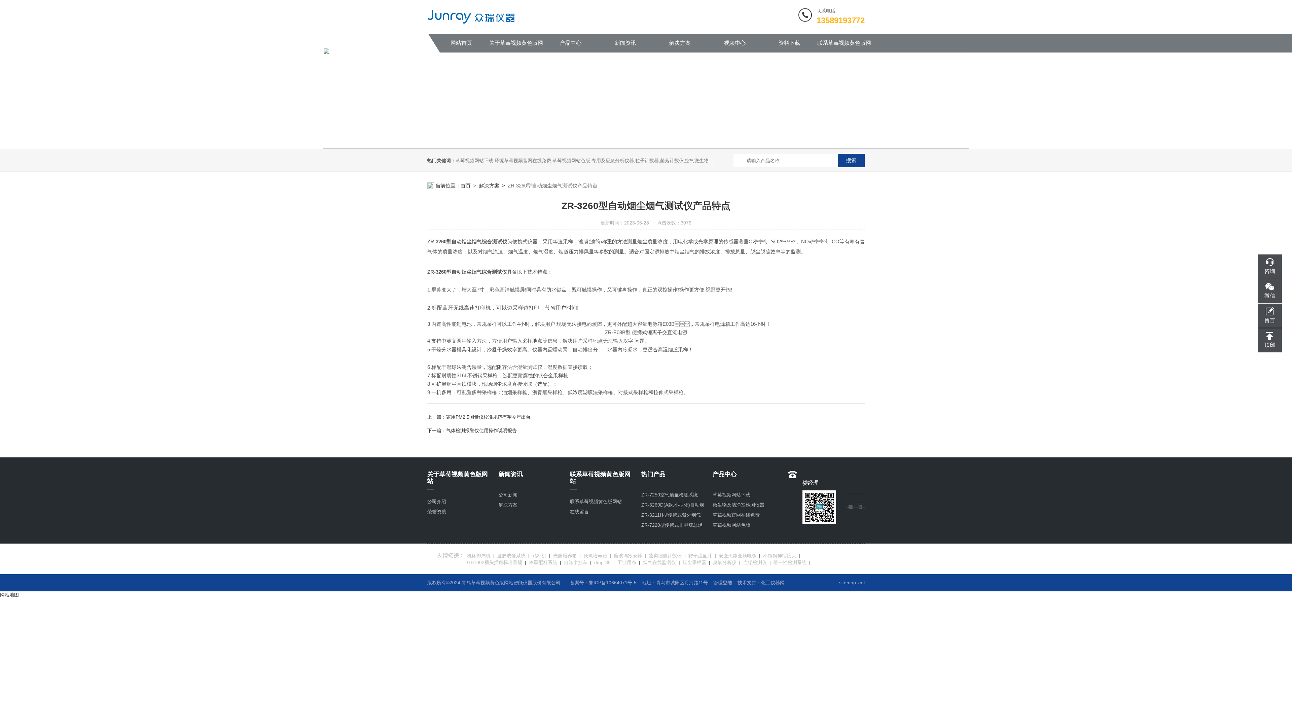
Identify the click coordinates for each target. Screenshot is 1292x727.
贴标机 (539, 555)
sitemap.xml (852, 582)
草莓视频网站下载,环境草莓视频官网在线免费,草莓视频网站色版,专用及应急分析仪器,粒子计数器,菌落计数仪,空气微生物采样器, (590, 160)
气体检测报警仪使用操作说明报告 (481, 430)
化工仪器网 (773, 582)
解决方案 (680, 43)
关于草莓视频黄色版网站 (516, 46)
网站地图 (9, 594)
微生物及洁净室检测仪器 (738, 505)
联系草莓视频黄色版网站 (844, 46)
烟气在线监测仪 (659, 562)
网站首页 (461, 43)
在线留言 (579, 511)
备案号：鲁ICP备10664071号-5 (603, 582)
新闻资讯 (625, 43)
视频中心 (735, 43)
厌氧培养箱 (595, 555)
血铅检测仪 (755, 562)
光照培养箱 (565, 555)
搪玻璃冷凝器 (628, 555)
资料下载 (789, 43)
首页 (466, 185)
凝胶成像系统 (511, 555)
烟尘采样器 (694, 562)
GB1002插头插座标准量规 (494, 562)
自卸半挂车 (575, 562)
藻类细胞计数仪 (665, 555)
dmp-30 (602, 562)
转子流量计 (700, 555)
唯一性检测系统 (790, 562)
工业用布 (626, 562)
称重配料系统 (543, 562)
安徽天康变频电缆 (737, 555)
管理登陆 (722, 582)
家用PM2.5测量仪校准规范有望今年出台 (488, 417)
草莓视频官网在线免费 (736, 515)
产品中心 (570, 43)
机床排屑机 (479, 555)
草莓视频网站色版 (731, 525)
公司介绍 (436, 501)
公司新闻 (508, 494)
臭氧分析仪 (725, 562)
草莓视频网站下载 (731, 494)
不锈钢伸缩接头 (779, 555)
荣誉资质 (436, 511)
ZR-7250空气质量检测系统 (669, 494)
